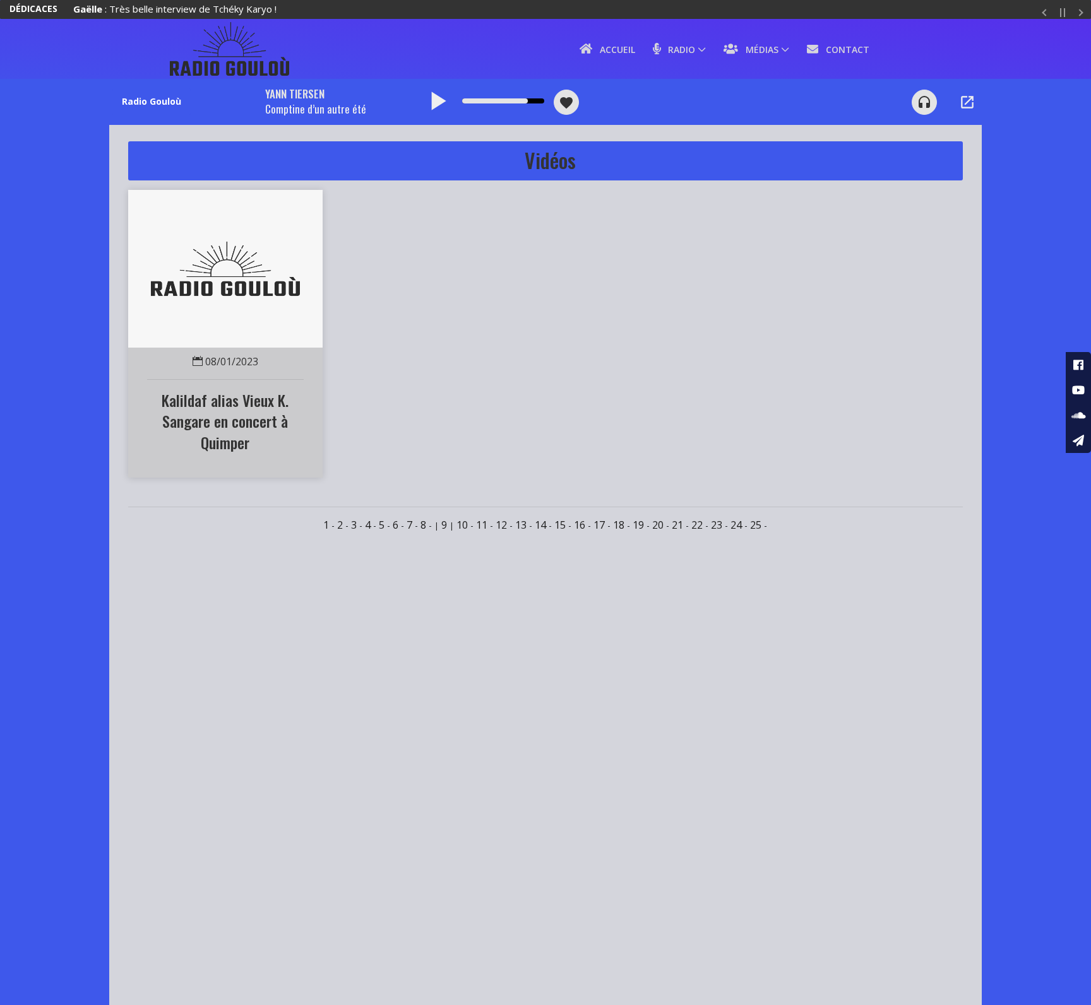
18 (618, 525)
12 (501, 525)
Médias (758, 50)
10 (462, 525)
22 (697, 525)
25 (755, 525)
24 (736, 525)
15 (560, 525)
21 (677, 525)
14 (540, 525)
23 (716, 525)
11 (481, 525)
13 (521, 525)
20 (658, 525)
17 (599, 525)
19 (638, 525)
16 (579, 525)
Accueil (613, 50)
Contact (843, 50)
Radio (677, 50)
